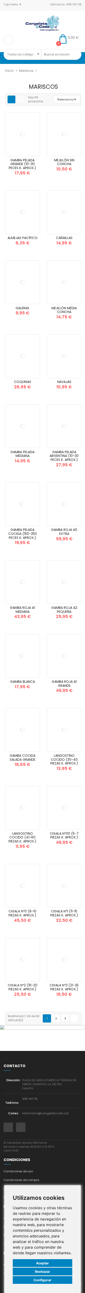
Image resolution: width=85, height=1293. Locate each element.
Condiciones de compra (21, 1180)
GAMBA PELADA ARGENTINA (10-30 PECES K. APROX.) (64, 456)
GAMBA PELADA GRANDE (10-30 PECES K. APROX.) (22, 164)
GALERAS (22, 308)
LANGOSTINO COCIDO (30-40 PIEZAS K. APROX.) (64, 759)
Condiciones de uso (18, 1171)
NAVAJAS (64, 381)
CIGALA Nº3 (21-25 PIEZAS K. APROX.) (64, 987)
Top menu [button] (11, 4)
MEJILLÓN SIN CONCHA (64, 162)
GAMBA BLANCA (22, 681)
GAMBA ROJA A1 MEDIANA (22, 609)
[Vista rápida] (34, 154)
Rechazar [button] (42, 1272)
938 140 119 (30, 1099)
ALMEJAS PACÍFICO (23, 237)
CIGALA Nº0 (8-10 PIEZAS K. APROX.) (22, 913)
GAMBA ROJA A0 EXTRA (64, 531)
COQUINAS (22, 381)
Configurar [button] (42, 1280)
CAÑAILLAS (64, 237)
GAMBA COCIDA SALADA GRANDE (22, 757)
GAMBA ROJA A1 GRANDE (64, 683)
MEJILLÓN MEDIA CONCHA (64, 310)
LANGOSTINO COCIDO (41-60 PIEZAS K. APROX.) (22, 837)
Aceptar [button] (42, 1263)
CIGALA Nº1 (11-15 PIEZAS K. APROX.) (64, 913)
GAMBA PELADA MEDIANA (22, 454)
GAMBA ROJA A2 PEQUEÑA (64, 609)
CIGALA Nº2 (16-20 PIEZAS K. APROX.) (22, 987)
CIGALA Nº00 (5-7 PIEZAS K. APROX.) (64, 835)
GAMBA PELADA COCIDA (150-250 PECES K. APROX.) (22, 533)
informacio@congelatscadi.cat (45, 1113)
